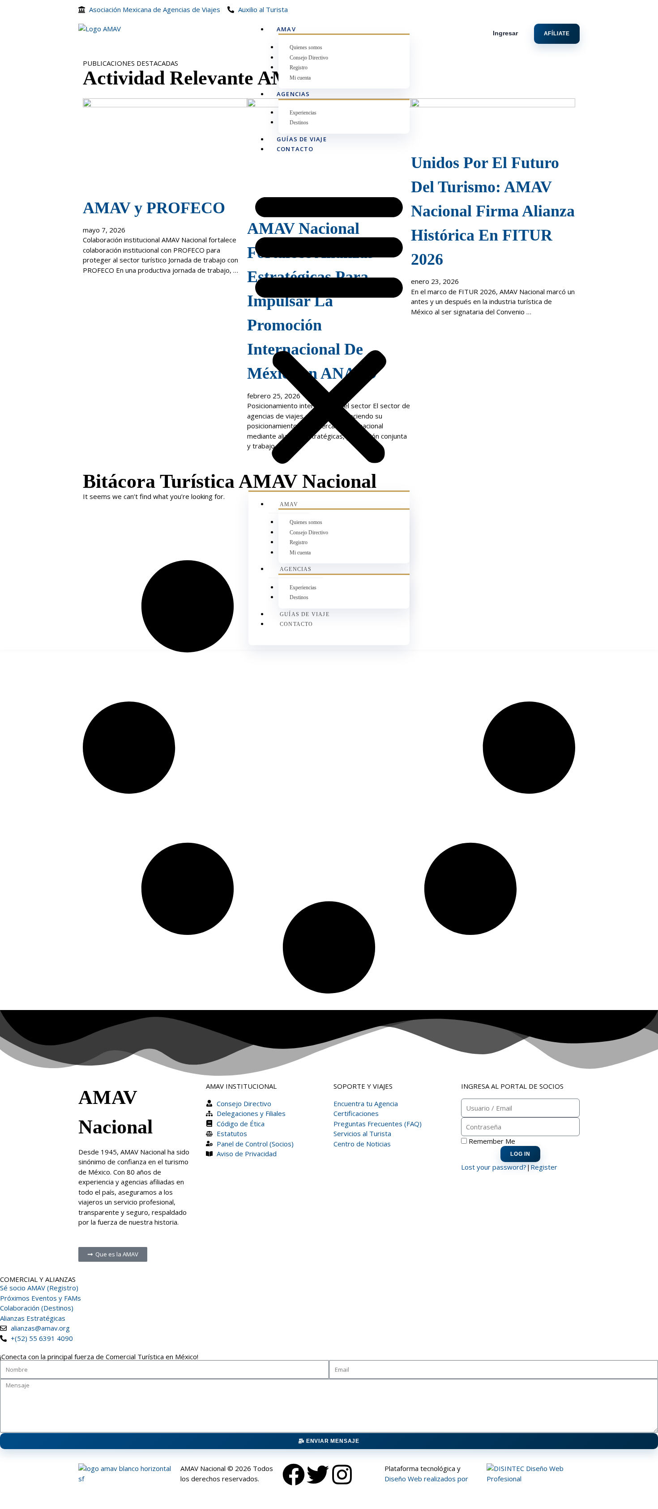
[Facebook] (293, 1474)
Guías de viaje (302, 139)
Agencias (293, 94)
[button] (329, 327)
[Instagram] (342, 1474)
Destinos (299, 122)
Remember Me (491, 1141)
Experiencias (303, 113)
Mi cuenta (300, 78)
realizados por (446, 1478)
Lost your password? (493, 1166)
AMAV (286, 29)
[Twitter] (318, 1474)
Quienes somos (306, 47)
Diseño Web (403, 1478)
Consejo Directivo (309, 58)
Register (543, 1166)
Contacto (295, 149)
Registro (299, 67)
